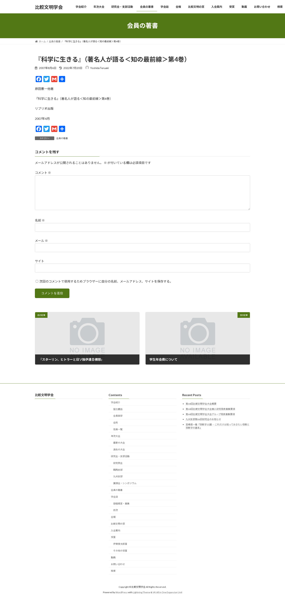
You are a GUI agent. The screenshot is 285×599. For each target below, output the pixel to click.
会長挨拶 (118, 415)
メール (41, 240)
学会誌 (114, 496)
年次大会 (115, 435)
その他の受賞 (120, 550)
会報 (113, 516)
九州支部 (118, 476)
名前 (40, 220)
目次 (115, 510)
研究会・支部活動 (120, 456)
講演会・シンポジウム (124, 483)
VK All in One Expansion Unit (167, 592)
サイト (39, 261)
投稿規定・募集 (121, 503)
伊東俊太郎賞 (120, 543)
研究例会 (118, 462)
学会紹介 (115, 402)
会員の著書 (62, 138)
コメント (43, 172)
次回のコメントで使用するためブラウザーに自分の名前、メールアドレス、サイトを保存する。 (106, 281)
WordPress (122, 592)
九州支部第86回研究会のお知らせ (203, 419)
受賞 (113, 537)
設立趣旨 (118, 409)
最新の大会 (119, 442)
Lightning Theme (141, 592)
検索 (113, 570)
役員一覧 (118, 429)
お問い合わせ (118, 564)
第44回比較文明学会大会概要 (201, 403)
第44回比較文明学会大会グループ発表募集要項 (210, 414)
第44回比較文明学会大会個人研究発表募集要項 (210, 409)
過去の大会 (119, 449)
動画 (113, 557)
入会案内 (115, 530)
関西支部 (118, 469)
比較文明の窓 (118, 523)
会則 (115, 422)
